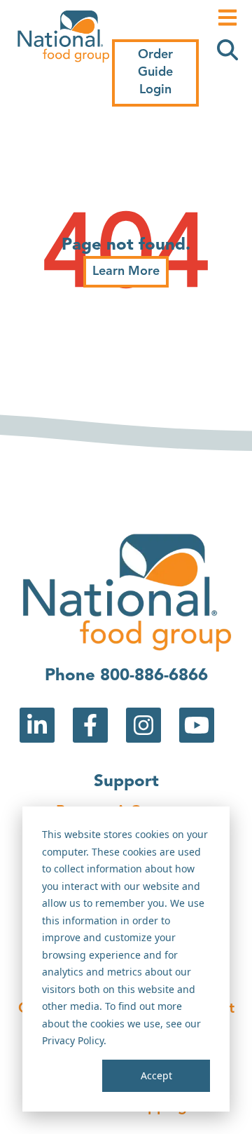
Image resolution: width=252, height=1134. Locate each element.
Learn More (126, 271)
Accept (156, 1075)
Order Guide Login (155, 72)
